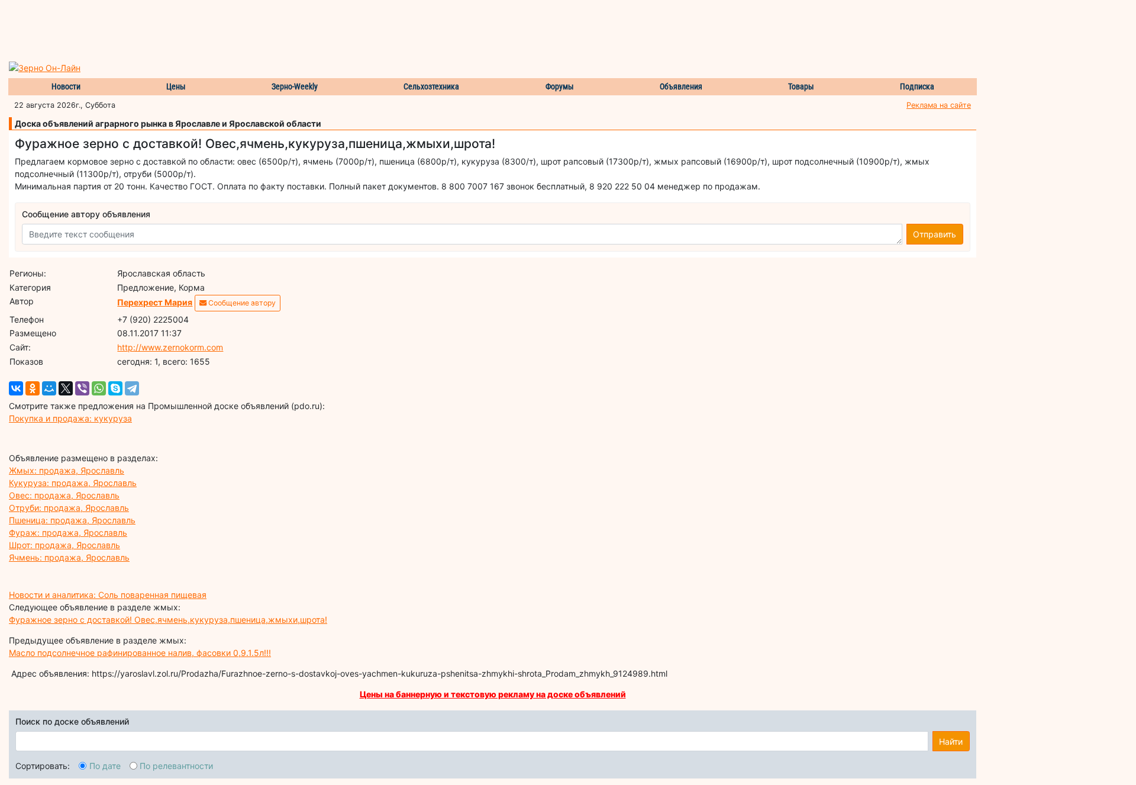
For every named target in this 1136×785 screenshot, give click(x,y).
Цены (176, 86)
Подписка (917, 86)
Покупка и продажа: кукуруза (70, 418)
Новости (65, 86)
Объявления (681, 86)
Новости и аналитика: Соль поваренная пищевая (107, 595)
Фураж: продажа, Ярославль (68, 532)
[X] (66, 388)
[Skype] (115, 388)
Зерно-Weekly (295, 86)
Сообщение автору (241, 302)
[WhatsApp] (99, 388)
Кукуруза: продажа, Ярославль (73, 483)
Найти (951, 741)
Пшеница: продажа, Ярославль (72, 520)
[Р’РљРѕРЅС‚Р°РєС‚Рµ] (16, 388)
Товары (801, 86)
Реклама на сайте (938, 105)
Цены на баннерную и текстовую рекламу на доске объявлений (493, 694)
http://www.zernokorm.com (170, 347)
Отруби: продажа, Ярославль (69, 508)
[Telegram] (132, 388)
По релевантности (176, 766)
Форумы (560, 86)
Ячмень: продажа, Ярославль (69, 557)
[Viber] (82, 388)
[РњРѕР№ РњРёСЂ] (49, 388)
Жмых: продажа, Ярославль (66, 470)
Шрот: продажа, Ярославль (64, 545)
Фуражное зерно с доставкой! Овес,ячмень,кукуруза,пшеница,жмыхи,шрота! (168, 620)
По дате (105, 766)
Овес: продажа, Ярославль (64, 495)
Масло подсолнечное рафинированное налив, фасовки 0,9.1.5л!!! (140, 653)
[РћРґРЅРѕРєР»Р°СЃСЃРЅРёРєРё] (32, 388)
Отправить (934, 234)
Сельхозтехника (431, 86)
